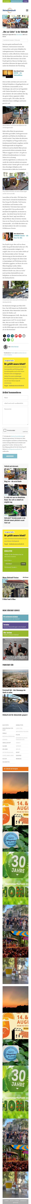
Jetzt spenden (8, 620)
